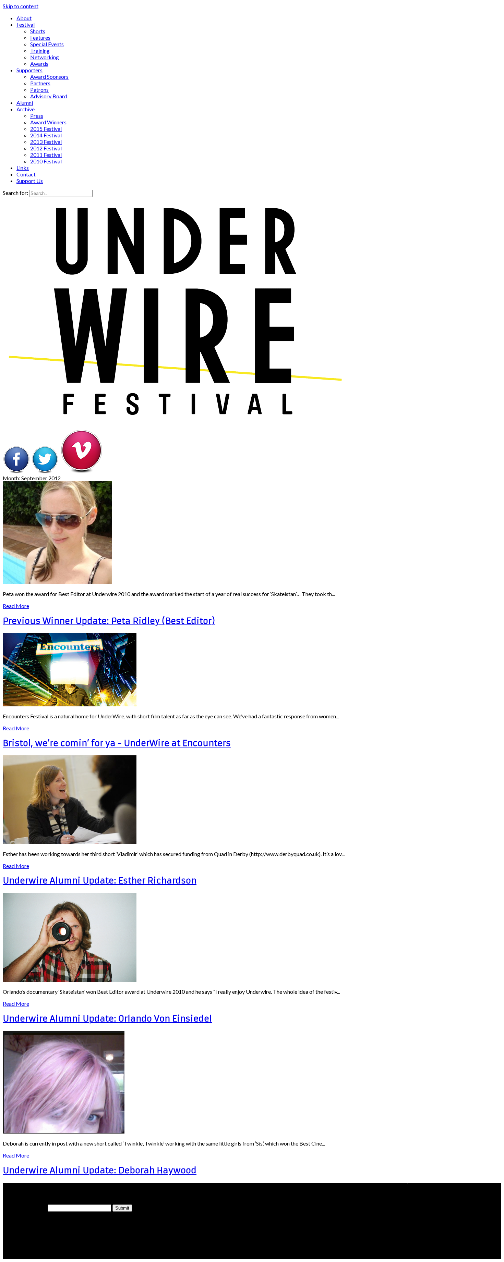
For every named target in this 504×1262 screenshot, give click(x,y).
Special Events (47, 44)
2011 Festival (46, 154)
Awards (39, 63)
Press (36, 115)
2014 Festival (46, 135)
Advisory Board (48, 96)
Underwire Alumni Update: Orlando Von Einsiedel (107, 1019)
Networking (44, 57)
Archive (25, 109)
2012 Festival (46, 148)
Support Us (29, 180)
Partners (40, 83)
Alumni (24, 102)
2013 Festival (46, 141)
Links (22, 167)
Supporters (29, 70)
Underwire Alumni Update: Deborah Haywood (99, 1170)
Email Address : (24, 1207)
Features (40, 37)
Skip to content (20, 6)
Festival (25, 24)
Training (40, 50)
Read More (16, 606)
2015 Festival (46, 128)
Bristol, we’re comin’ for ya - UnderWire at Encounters (117, 743)
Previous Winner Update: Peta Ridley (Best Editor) (109, 621)
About (24, 18)
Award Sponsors (49, 76)
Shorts (37, 31)
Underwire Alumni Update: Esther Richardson (99, 881)
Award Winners (48, 122)
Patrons (39, 89)
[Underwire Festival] (174, 415)
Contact (26, 174)
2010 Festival (46, 161)
